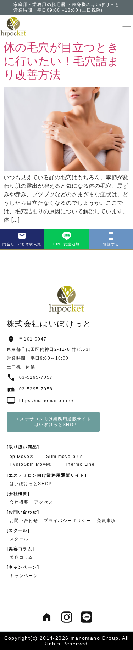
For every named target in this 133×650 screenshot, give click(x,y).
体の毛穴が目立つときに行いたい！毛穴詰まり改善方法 (61, 60)
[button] (126, 26)
